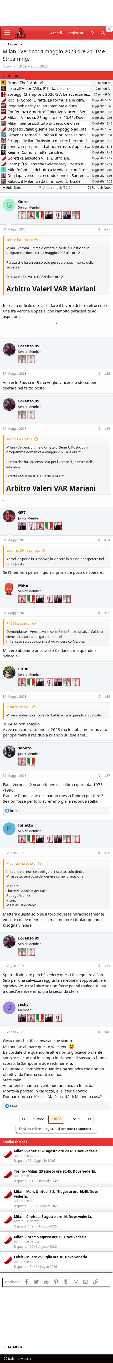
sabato (25, 747)
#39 (107, 966)
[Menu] (7, 33)
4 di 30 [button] (56, 1118)
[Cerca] (102, 33)
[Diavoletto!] (31, 223)
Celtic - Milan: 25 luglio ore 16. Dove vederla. (51, 1257)
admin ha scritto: (19, 239)
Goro (23, 201)
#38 (107, 853)
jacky (23, 1004)
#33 (107, 428)
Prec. (40, 1118)
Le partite (32, 1155)
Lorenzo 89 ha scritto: (23, 550)
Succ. (73, 1118)
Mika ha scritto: (18, 706)
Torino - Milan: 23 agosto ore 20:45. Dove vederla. (55, 1171)
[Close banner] (109, 29)
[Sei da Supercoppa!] (76, 223)
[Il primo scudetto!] (40, 223)
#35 (107, 613)
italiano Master (19, 1358)
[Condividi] (99, 230)
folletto (25, 825)
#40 (107, 1032)
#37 (107, 775)
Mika (23, 585)
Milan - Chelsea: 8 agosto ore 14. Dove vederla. (53, 1216)
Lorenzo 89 (28, 345)
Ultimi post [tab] (13, 75)
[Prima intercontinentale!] (22, 223)
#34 (107, 540)
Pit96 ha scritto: (18, 623)
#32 (107, 373)
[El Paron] (49, 223)
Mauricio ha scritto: (21, 863)
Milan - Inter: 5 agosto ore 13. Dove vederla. (51, 1237)
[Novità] (92, 33)
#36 (107, 696)
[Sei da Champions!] (58, 223)
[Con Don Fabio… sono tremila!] (67, 223)
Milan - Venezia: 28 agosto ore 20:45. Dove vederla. (56, 1151)
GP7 (22, 512)
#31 (107, 229)
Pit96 (23, 668)
